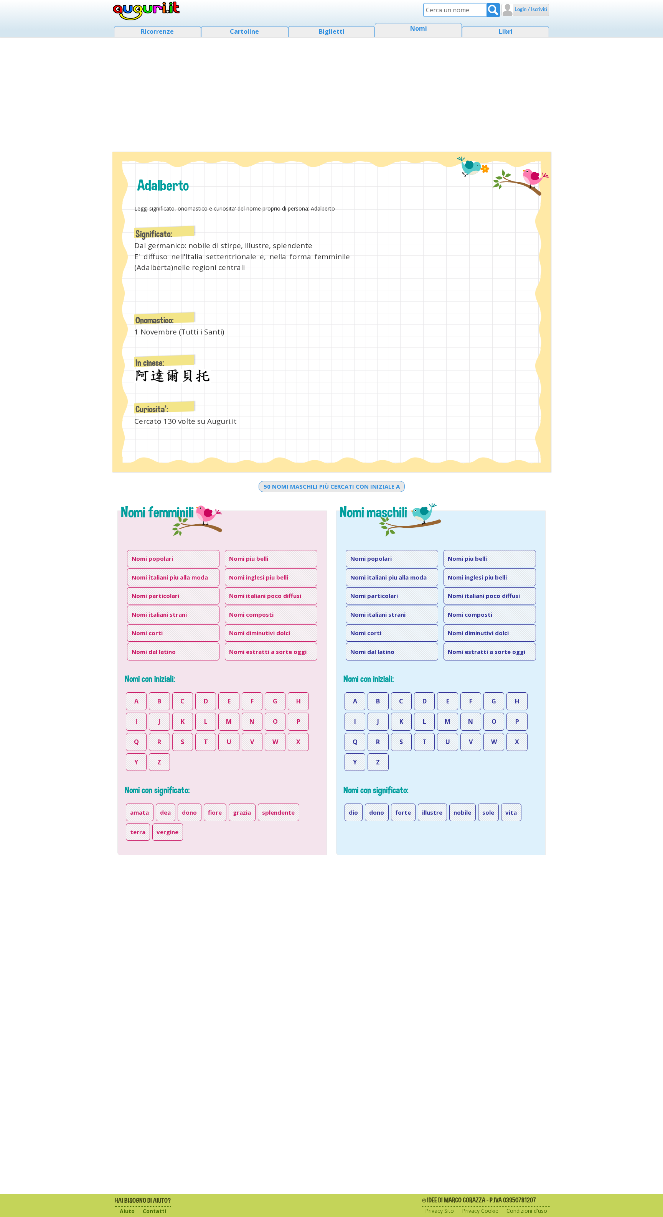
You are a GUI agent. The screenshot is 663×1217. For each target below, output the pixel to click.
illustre (432, 812)
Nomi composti (251, 614)
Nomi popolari (152, 558)
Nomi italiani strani (159, 614)
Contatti (154, 1211)
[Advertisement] (331, 92)
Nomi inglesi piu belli (258, 577)
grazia (242, 812)
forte (403, 812)
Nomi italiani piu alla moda (170, 577)
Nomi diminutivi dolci (259, 633)
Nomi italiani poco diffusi (265, 595)
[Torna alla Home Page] (146, 11)
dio (353, 812)
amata (139, 812)
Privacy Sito (439, 1210)
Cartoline (244, 31)
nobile (462, 812)
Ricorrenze (157, 31)
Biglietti (332, 31)
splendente (278, 812)
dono (189, 812)
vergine (167, 832)
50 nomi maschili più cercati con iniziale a (332, 486)
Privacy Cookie (480, 1210)
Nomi (418, 28)
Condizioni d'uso (526, 1210)
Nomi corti (147, 633)
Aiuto (127, 1211)
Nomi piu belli (248, 558)
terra (137, 832)
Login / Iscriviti (530, 9)
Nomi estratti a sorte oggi (268, 651)
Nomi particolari (155, 595)
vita (511, 812)
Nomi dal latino (154, 651)
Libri (506, 31)
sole (488, 812)
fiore (215, 812)
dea (165, 812)
